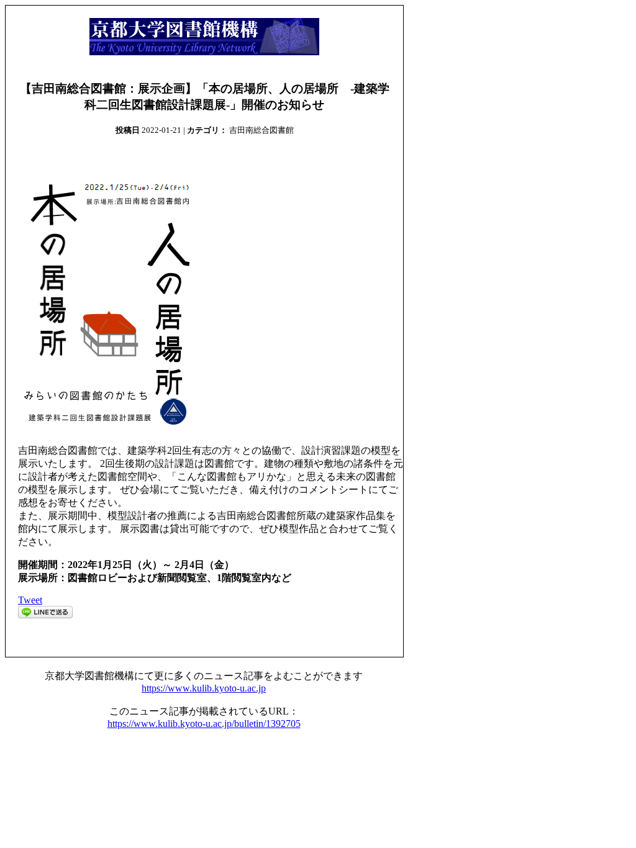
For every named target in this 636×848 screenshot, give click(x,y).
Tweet (30, 600)
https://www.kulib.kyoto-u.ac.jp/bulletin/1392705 (204, 723)
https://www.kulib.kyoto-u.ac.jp (204, 688)
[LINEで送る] (45, 615)
